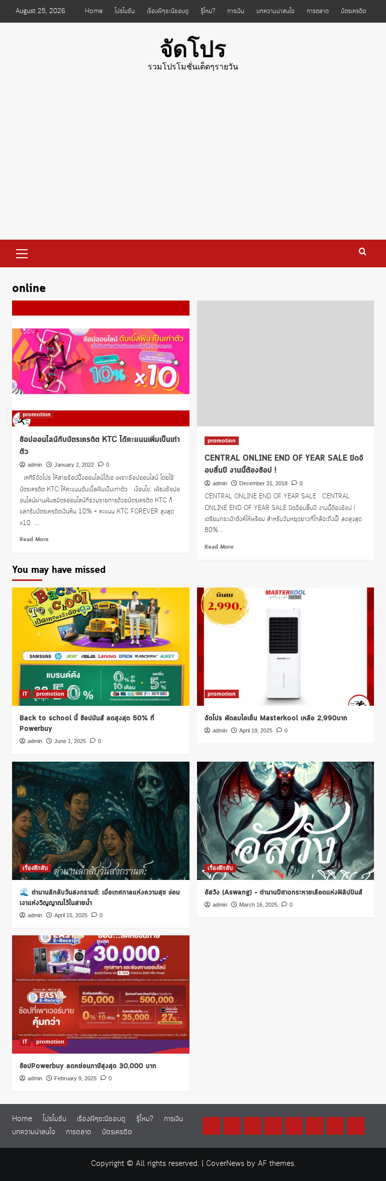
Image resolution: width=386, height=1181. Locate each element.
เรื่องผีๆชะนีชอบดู (167, 11)
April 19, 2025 (255, 730)
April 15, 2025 (70, 915)
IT (25, 694)
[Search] (362, 252)
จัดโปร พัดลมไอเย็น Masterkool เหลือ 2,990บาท (276, 718)
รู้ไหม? (208, 11)
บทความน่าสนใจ (275, 11)
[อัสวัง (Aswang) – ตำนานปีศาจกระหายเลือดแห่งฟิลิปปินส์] (285, 821)
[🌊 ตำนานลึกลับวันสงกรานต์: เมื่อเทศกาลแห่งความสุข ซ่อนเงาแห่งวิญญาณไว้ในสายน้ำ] (100, 821)
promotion (37, 414)
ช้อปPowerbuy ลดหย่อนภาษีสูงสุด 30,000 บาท (88, 1066)
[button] (22, 252)
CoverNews (225, 1164)
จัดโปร (193, 49)
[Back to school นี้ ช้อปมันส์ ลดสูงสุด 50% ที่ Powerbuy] (100, 646)
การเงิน (235, 11)
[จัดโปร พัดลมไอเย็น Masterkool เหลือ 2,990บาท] (285, 646)
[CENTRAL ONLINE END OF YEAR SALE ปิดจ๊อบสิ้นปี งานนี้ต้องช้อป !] (285, 363)
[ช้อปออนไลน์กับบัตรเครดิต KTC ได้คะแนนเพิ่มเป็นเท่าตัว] (100, 363)
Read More (34, 540)
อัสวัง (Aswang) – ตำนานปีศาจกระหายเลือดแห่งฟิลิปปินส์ (283, 893)
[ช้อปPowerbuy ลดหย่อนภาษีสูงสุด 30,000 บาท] (100, 994)
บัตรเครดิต (353, 11)
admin (35, 465)
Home (94, 11)
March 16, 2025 (258, 905)
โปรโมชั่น (125, 11)
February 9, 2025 (75, 1078)
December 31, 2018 (263, 483)
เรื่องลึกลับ (35, 868)
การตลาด (318, 11)
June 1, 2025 (70, 741)
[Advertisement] (193, 164)
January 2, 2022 (74, 465)
